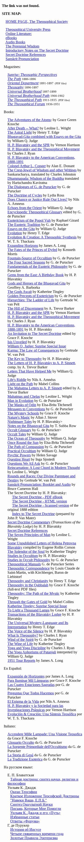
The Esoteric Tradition (23, 225)
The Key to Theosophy (24, 359)
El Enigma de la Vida (23, 701)
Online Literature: (19, 34)
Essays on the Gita (21, 229)
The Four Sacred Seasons (26, 262)
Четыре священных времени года (36, 834)
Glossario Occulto (20, 742)
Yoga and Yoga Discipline (26, 648)
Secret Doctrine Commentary (28, 522)
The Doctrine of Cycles (24, 195)
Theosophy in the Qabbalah (27, 585)
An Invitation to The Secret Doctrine (34, 334)
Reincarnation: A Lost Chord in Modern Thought (43, 468)
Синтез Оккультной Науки (31, 804)
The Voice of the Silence (25, 631)
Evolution (14, 233)
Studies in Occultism (22, 556)
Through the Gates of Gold (27, 602)
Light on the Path (20, 384)
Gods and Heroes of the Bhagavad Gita (36, 283)
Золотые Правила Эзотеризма (34, 838)
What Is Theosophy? (22, 635)
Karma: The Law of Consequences (33, 350)
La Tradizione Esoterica (24, 759)
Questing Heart (18, 459)
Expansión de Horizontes (26, 676)
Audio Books (15, 42)
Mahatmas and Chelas (23, 396)
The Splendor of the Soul (26, 551)
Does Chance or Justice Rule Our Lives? (37, 199)
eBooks (11, 38)
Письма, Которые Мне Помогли (35, 809)
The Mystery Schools (23, 413)
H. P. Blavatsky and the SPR (28, 145)
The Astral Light (19, 132)
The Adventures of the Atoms (29, 120)
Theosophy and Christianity (27, 581)
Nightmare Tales (19, 422)
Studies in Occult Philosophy (28, 560)
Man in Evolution (20, 401)
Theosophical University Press (28, 29)
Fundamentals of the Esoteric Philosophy (37, 266)
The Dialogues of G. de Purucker (31, 187)
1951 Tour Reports (21, 660)
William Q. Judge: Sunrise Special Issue (36, 346)
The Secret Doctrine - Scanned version (40, 505)
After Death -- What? (23, 128)
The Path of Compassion (25, 447)
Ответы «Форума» (25, 821)
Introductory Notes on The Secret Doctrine (37, 50)
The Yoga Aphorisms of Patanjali (31, 652)
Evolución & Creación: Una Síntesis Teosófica (41, 714)
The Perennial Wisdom (22, 46)
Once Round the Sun (22, 443)
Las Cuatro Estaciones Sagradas (31, 685)
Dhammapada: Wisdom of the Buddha (35, 178)
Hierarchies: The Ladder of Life (30, 300)
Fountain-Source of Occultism (29, 258)
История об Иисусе (25, 830)
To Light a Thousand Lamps (28, 610)
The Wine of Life (20, 644)
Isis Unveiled (17, 342)
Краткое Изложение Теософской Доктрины (44, 796)
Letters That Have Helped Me (29, 371)
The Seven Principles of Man (28, 535)
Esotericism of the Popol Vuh (29, 220)
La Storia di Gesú (20, 755)
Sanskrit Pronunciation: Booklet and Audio (39, 484)
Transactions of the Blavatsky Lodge (34, 614)
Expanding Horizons (22, 246)
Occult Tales (16, 434)
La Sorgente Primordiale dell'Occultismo (37, 747)
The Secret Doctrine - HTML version (39, 501)
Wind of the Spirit (20, 640)
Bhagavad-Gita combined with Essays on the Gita (44, 137)
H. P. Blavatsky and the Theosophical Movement (43, 149)
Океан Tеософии (23, 792)
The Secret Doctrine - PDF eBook (37, 497)
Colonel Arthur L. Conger (26, 166)
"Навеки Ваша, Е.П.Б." (28, 800)
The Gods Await (19, 292)
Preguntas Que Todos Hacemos (30, 693)
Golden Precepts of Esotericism (30, 296)
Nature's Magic (18, 417)
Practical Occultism (21, 451)
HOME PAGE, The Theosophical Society (37, 22)
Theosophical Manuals (24, 564)
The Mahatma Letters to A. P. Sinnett (34, 388)
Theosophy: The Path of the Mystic (33, 593)
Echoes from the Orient (24, 208)
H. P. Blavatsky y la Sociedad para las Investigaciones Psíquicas (35, 708)
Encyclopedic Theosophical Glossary (34, 212)
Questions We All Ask (23, 463)
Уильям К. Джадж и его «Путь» (35, 813)
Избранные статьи (24, 817)
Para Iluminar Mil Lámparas (28, 680)
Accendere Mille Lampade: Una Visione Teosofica (44, 734)
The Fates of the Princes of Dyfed (32, 250)
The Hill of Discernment (25, 308)
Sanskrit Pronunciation (22, 59)
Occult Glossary (19, 430)
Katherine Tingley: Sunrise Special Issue (37, 606)
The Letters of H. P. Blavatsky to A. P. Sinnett (41, 363)
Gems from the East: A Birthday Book (35, 275)
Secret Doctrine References (26, 55)
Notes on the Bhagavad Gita (28, 426)
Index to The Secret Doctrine (33, 514)
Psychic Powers (19, 455)
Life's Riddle (16, 380)
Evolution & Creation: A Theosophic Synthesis (42, 237)
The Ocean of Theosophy (26, 438)
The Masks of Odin (21, 405)
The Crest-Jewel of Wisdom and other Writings (42, 170)
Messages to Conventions (26, 409)
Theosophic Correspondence (28, 568)
